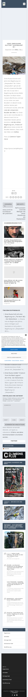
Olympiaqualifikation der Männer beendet (12, 300)
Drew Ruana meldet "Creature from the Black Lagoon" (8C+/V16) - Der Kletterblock (15, 375)
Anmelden (6, 636)
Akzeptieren (14, 349)
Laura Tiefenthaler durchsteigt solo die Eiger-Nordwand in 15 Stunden (15, 584)
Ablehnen (14, 353)
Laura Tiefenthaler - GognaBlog (15, 582)
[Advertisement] (14, 22)
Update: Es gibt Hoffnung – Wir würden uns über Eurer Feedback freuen (15, 555)
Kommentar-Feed (8, 643)
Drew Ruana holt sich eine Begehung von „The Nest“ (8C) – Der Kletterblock (15, 316)
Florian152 (9, 612)
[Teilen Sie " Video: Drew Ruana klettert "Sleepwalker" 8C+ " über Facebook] (12, 193)
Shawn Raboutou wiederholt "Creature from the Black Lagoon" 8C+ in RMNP (13, 261)
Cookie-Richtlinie (7, 360)
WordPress (15, 692)
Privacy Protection (15, 360)
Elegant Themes (14, 691)
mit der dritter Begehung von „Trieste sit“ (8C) (13, 124)
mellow (16, 132)
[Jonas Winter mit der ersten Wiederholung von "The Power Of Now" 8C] (14, 272)
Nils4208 (9, 565)
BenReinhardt (10, 598)
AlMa (16, 50)
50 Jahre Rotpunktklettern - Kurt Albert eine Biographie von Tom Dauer (13, 241)
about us (22, 360)
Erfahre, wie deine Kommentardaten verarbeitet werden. (13, 434)
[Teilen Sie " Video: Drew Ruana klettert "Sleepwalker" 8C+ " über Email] (15, 193)
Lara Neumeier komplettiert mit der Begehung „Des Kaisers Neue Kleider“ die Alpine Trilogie (15, 567)
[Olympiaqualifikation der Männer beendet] (14, 292)
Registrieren (7, 633)
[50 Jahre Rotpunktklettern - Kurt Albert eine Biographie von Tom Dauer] (14, 232)
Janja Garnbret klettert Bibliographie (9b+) (15, 599)
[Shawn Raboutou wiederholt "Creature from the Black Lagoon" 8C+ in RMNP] (14, 252)
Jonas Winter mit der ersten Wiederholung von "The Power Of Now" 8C (13, 281)
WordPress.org (7, 647)
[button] (26, 335)
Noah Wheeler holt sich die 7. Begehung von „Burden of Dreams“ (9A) (15, 614)
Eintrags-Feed (7, 640)
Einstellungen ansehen (14, 357)
